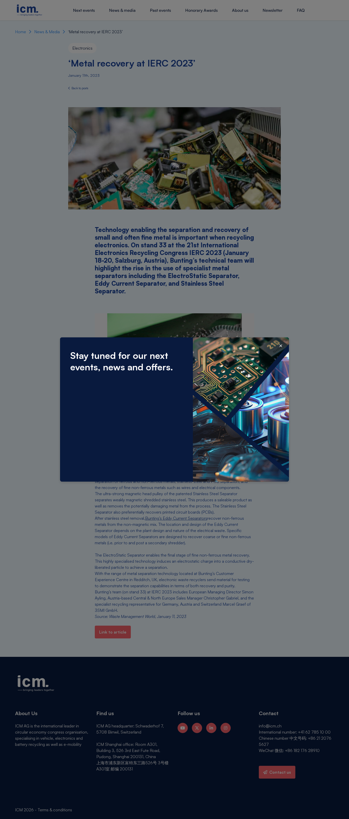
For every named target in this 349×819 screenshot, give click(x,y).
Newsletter (273, 10)
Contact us (280, 772)
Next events (84, 10)
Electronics (82, 48)
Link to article (112, 632)
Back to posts (79, 88)
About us (240, 10)
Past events (160, 10)
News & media (122, 10)
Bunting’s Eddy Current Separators (176, 518)
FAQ (301, 10)
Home (20, 31)
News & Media (47, 31)
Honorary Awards (201, 10)
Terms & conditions (55, 809)
